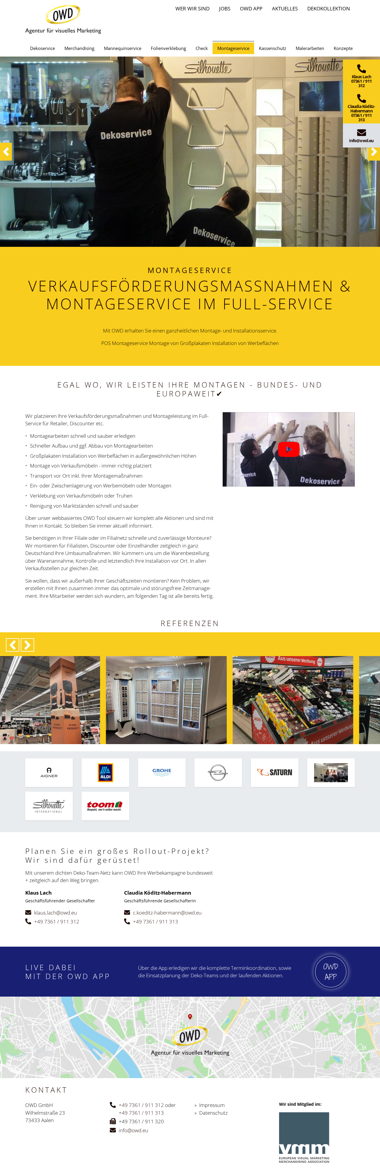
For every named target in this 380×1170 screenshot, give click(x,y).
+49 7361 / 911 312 (56, 921)
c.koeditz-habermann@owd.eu (167, 912)
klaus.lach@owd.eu (55, 912)
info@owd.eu (133, 1130)
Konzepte (343, 48)
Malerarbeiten (310, 48)
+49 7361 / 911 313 (155, 921)
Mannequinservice (122, 48)
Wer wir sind (192, 8)
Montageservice (233, 48)
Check (202, 48)
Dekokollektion (328, 8)
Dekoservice (42, 48)
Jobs (224, 8)
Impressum (212, 1105)
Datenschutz (213, 1112)
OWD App (251, 8)
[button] (6, 152)
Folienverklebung (168, 48)
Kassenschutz (272, 48)
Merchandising (79, 48)
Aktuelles (285, 8)
